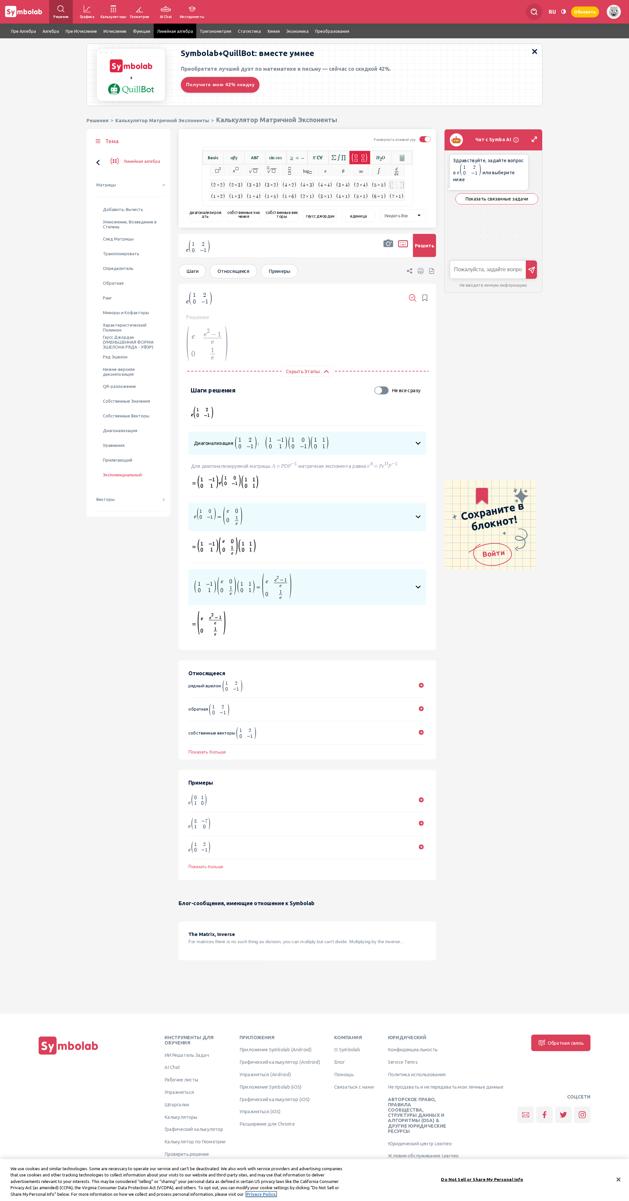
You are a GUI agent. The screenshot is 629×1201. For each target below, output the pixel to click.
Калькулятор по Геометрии (194, 1141)
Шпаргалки (176, 1104)
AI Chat (172, 1067)
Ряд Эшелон (115, 356)
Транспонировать (121, 253)
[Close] (618, 1179)
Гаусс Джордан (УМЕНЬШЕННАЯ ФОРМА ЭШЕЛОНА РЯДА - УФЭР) (128, 342)
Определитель (118, 268)
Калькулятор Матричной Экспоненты (162, 120)
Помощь (343, 1074)
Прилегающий (117, 460)
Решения (97, 120)
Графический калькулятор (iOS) (274, 1099)
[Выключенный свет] (563, 11)
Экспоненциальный (122, 474)
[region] (314, 1180)
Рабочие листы (181, 1079)
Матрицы (106, 184)
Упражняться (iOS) (259, 1111)
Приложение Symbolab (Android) (275, 1049)
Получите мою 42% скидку (220, 84)
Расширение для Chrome (266, 1123)
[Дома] (68, 1054)
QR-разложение (119, 386)
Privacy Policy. (261, 1194)
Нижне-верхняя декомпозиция (119, 372)
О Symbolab (347, 1049)
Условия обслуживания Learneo (423, 1155)
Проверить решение (186, 1153)
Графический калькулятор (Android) (279, 1061)
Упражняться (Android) (265, 1074)
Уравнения (113, 445)
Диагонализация (120, 430)
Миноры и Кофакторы (126, 312)
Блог (339, 1061)
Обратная (113, 283)
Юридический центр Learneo (419, 1143)
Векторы (105, 499)
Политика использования (417, 1074)
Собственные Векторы (126, 415)
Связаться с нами (354, 1086)
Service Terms (403, 1061)
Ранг (107, 297)
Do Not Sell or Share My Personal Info (482, 1179)
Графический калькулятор (193, 1129)
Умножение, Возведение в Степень (130, 224)
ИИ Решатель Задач (186, 1055)
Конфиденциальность (412, 1049)
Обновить (585, 11)
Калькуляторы (181, 1116)
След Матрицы (118, 239)
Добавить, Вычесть (123, 209)
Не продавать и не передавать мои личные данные (445, 1086)
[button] (388, 249)
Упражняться (179, 1092)
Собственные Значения (126, 401)
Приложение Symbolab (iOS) (270, 1086)
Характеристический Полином (124, 328)
